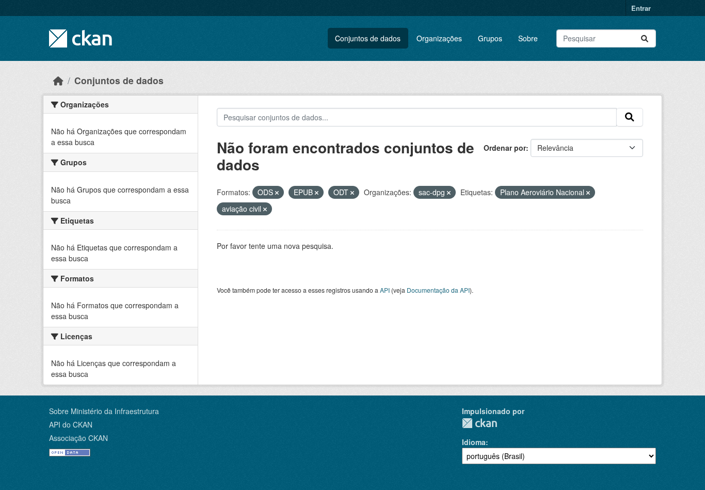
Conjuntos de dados (367, 38)
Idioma (474, 442)
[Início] (58, 80)
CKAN (479, 423)
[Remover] (277, 192)
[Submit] (644, 38)
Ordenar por (505, 148)
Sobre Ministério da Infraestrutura (104, 411)
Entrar (641, 8)
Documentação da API (438, 290)
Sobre (528, 38)
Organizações (439, 38)
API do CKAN (70, 424)
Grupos (490, 38)
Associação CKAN (78, 438)
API (385, 290)
